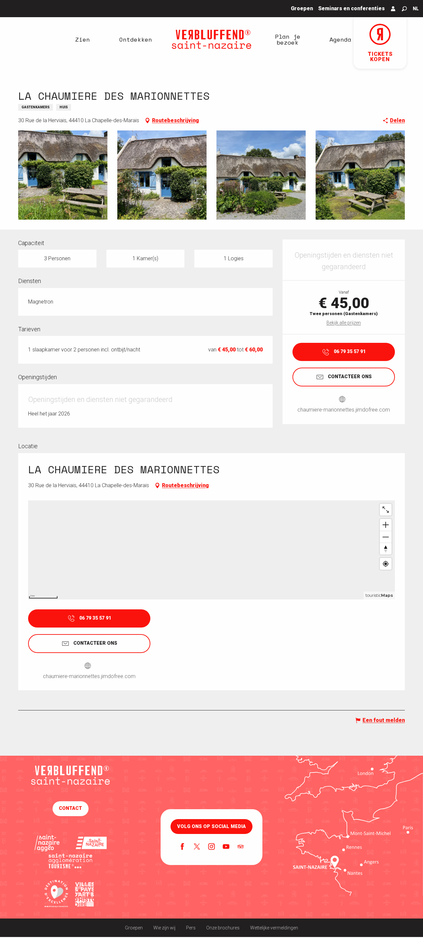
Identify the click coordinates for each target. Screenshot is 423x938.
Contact (70, 808)
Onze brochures (223, 927)
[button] (404, 9)
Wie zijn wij (164, 927)
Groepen (134, 927)
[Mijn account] (393, 8)
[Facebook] (182, 847)
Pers (191, 927)
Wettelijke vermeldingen (274, 927)
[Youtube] (226, 847)
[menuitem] (82, 39)
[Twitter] (197, 847)
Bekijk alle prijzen (344, 322)
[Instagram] (211, 847)
